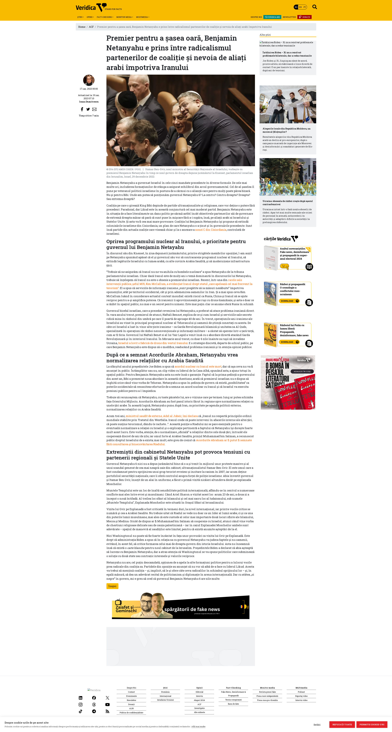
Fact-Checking (104, 17)
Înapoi (112, 586)
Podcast (301, 692)
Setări (317, 724)
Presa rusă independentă (267, 696)
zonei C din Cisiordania (210, 229)
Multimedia (142, 17)
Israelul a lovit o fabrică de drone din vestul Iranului (153, 343)
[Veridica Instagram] (80, 704)
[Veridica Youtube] (107, 704)
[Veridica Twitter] (107, 697)
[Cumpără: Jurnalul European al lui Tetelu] (288, 382)
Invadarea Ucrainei (165, 700)
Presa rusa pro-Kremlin (267, 700)
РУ (304, 7)
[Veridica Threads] (94, 704)
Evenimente (131, 696)
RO (296, 7)
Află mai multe (198, 726)
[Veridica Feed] (107, 711)
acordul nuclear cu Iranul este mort (198, 366)
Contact (131, 692)
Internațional (165, 696)
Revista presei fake (267, 692)
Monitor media (124, 17)
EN (300, 7)
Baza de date (233, 704)
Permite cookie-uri (372, 724)
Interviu (199, 696)
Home (81, 26)
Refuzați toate (342, 724)
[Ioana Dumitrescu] (88, 80)
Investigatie (199, 708)
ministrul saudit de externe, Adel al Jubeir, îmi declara (162, 416)
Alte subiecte (199, 712)
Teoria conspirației (233, 699)
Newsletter (289, 17)
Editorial (199, 692)
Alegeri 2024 (199, 700)
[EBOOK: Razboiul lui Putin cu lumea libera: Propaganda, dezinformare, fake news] (288, 333)
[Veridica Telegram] (94, 711)
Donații (306, 17)
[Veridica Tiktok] (80, 711)
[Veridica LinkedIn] (80, 697)
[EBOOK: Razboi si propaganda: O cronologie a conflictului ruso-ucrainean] (288, 292)
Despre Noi (256, 17)
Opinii (89, 17)
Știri (79, 17)
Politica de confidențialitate (131, 712)
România (165, 692)
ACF (91, 26)
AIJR (131, 708)
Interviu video (301, 700)
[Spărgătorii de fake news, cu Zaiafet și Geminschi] (180, 606)
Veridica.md (273, 17)
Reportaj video (301, 696)
